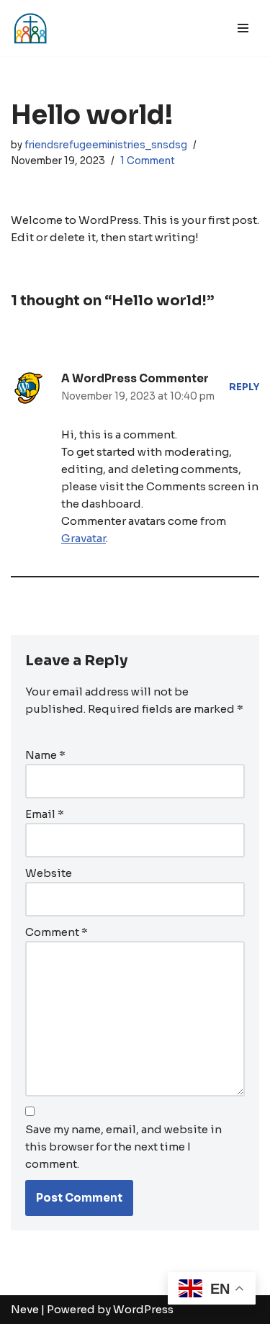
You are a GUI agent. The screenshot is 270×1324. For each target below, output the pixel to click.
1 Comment (147, 161)
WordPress (143, 1309)
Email (44, 814)
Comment (56, 932)
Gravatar (83, 538)
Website (48, 873)
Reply (244, 387)
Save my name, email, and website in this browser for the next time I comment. (123, 1146)
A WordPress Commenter (135, 378)
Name (45, 755)
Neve (25, 1309)
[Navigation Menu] (243, 28)
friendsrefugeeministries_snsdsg (105, 145)
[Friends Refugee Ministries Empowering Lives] (31, 28)
